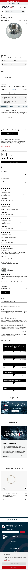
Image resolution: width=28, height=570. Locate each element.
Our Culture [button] (13, 551)
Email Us (14, 543)
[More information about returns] (25, 97)
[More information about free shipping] (12, 97)
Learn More (25, 89)
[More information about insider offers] (12, 101)
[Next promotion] (24, 3)
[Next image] (14, 462)
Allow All (14, 567)
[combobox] (14, 174)
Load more (5, 292)
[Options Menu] (26, 200)
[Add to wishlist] (26, 23)
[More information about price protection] (25, 101)
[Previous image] (12, 462)
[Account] (20, 7)
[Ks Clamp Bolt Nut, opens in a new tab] (3, 270)
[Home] (8, 7)
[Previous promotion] (3, 3)
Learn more (17, 306)
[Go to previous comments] (10, 398)
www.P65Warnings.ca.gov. (6, 146)
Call (14, 541)
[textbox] (14, 304)
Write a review (9, 133)
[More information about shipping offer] (25, 60)
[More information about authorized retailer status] (25, 64)
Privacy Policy (7, 560)
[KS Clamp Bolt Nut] (14, 31)
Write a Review (14, 162)
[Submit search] (23, 11)
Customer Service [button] (13, 548)
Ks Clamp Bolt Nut (10, 270)
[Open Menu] (2, 11)
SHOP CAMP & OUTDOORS (14, 3)
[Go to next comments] (17, 398)
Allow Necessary (14, 563)
